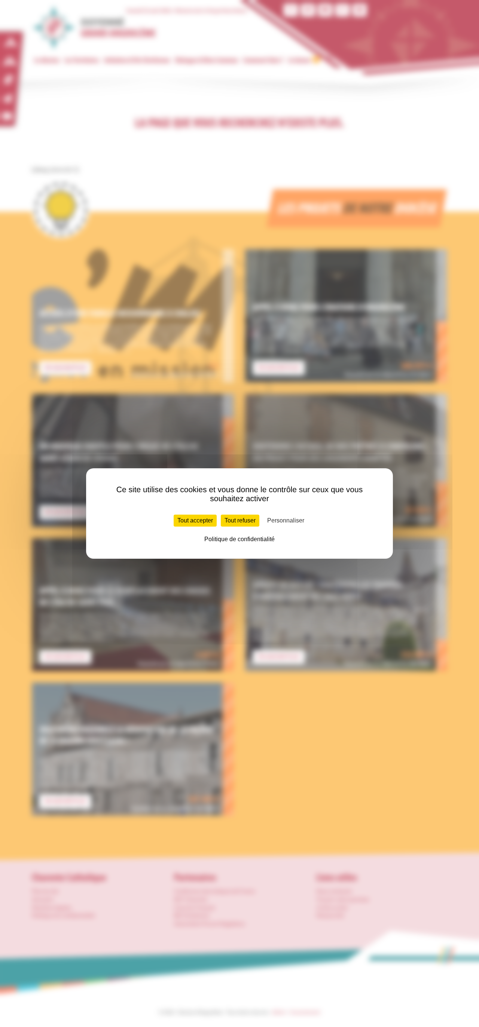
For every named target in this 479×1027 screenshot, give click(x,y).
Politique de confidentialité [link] (239, 539)
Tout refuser (240, 520)
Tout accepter (195, 520)
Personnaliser (285, 520)
